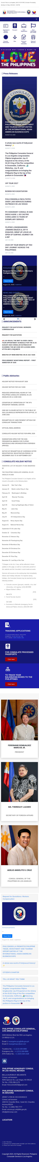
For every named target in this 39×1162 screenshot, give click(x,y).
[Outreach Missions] (33, 37)
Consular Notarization (6, 42)
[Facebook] (4, 1061)
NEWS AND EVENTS (11, 293)
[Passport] (14, 25)
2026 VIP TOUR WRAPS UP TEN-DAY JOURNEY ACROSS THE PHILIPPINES (19, 247)
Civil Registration (24, 30)
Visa (15, 41)
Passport (14, 30)
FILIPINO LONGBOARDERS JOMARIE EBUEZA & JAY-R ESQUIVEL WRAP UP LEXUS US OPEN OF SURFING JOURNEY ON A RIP (19, 232)
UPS (23, 637)
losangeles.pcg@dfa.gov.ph (19, 1041)
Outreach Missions (33, 42)
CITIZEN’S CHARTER (11, 972)
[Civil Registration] (23, 25)
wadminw (18, 284)
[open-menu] (36, 19)
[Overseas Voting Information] (23, 37)
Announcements (9, 268)
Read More (8, 281)
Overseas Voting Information (24, 42)
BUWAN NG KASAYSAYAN (16, 191)
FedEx (19, 637)
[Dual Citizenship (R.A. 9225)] (33, 25)
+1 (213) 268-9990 (21, 1051)
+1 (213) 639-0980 (20, 1049)
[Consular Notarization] (5, 37)
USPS (15, 637)
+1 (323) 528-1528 (22, 1054)
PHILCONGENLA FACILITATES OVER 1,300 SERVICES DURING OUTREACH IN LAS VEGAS (18, 201)
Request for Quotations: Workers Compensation (18, 272)
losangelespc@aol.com (17, 1044)
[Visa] (14, 37)
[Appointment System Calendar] (5, 25)
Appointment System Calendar (6, 31)
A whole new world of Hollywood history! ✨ (19, 964)
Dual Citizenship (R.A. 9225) (33, 31)
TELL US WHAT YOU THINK (14, 979)
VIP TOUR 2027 (11, 183)
